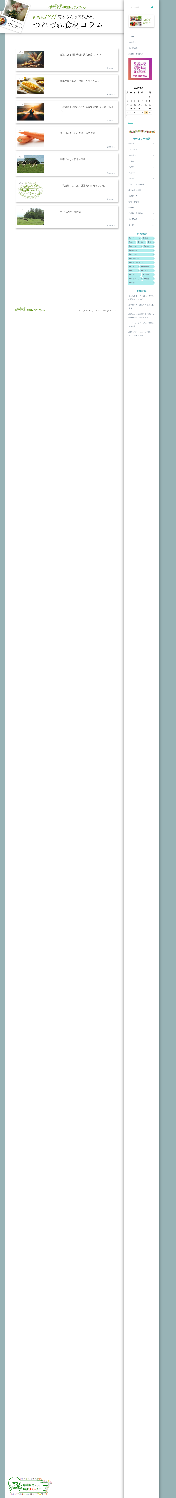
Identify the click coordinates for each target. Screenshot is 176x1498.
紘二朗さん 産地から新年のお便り (141, 306)
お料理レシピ (133, 42)
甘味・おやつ (141, 202)
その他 (141, 167)
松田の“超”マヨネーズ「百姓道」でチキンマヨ (140, 333)
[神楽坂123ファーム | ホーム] (30, 1486)
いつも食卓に (141, 150)
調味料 (141, 208)
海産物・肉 (141, 196)
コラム (141, 161)
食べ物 (141, 225)
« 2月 (130, 123)
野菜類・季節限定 (135, 54)
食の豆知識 (132, 48)
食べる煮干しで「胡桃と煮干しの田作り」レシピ (141, 297)
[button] (152, 7)
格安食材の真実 (141, 190)
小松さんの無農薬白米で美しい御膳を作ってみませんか (141, 315)
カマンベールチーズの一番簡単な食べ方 (141, 324)
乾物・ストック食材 (141, 184)
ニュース (132, 37)
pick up (141, 144)
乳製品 (141, 179)
